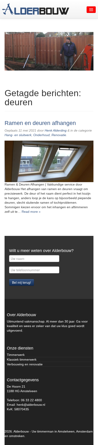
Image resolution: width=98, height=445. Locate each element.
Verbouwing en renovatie (25, 364)
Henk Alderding (56, 130)
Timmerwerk (16, 355)
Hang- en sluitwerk (18, 135)
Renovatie (59, 135)
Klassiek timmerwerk (21, 359)
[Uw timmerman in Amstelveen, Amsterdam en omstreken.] (36, 9)
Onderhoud (41, 135)
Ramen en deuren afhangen (40, 123)
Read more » (31, 211)
